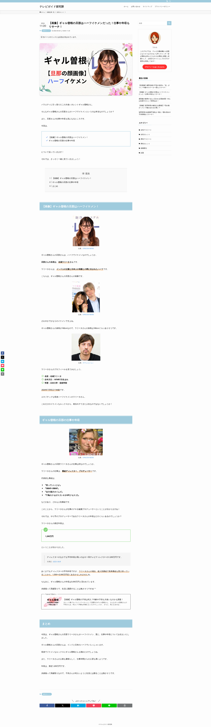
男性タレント (145, 143)
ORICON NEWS (88, 248)
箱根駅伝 (144, 148)
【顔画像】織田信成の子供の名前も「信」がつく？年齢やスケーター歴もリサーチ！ (154, 86)
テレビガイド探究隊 (52, 6)
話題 (142, 153)
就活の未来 (57, 562)
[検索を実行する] (169, 23)
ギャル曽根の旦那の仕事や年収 (65, 182)
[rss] (167, 1)
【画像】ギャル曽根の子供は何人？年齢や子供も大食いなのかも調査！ (93, 599)
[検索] (170, 1)
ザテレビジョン (88, 363)
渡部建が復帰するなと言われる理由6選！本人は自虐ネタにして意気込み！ (154, 100)
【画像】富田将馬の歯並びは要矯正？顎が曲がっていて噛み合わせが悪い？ (154, 106)
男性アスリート (146, 139)
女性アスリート (146, 130)
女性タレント (46, 30)
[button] (47, 705)
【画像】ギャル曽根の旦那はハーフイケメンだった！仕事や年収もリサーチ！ (154, 93)
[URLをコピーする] (124, 705)
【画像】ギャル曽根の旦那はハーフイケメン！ (72, 178)
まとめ (55, 186)
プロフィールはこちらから (155, 67)
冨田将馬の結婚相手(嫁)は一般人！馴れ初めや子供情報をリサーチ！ (155, 113)
